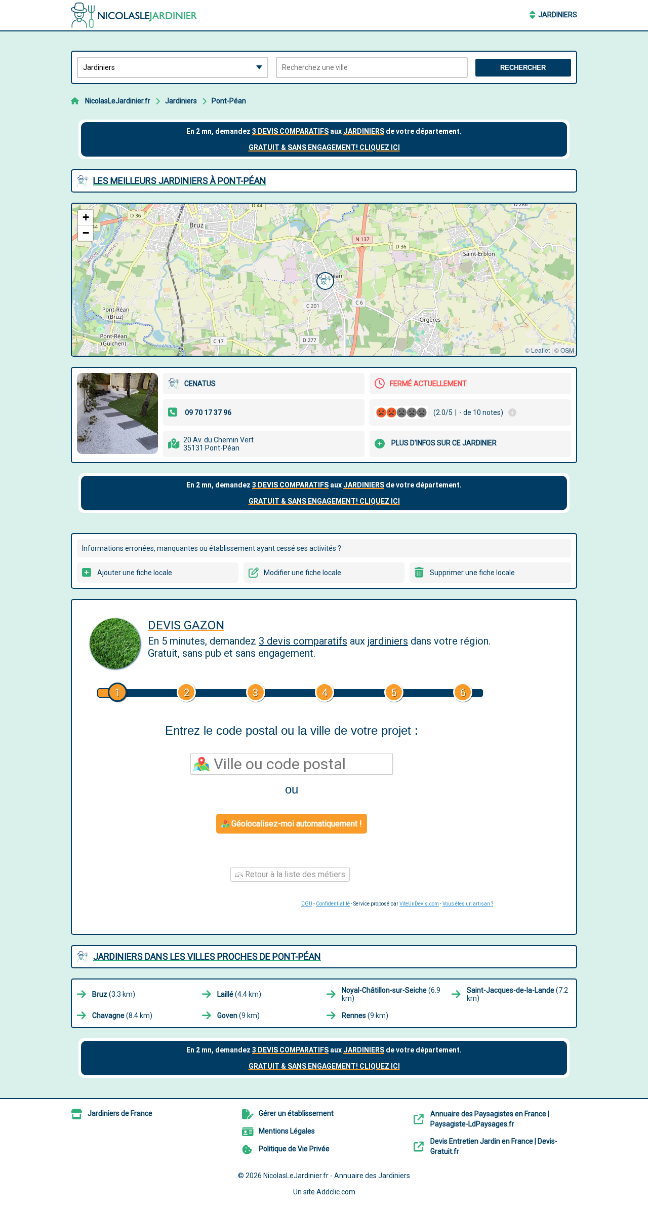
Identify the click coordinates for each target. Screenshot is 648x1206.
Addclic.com (335, 1192)
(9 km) (238, 1015)
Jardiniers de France (120, 1113)
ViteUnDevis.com (419, 904)
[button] (324, 279)
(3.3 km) (113, 994)
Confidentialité (333, 904)
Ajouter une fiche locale (134, 573)
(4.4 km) (239, 994)
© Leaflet (537, 350)
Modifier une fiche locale (302, 573)
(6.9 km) (391, 994)
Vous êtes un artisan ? (467, 904)
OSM (567, 350)
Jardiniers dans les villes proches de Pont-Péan (207, 956)
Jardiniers (557, 15)
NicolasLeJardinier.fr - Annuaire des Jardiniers (336, 1176)
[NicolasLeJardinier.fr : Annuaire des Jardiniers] (134, 15)
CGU (306, 904)
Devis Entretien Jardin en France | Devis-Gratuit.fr (493, 1146)
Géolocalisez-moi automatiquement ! (295, 823)
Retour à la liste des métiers (294, 874)
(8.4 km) (122, 1015)
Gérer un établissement (296, 1113)
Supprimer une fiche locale (472, 573)
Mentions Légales (287, 1131)
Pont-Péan (229, 101)
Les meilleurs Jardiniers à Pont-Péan (179, 180)
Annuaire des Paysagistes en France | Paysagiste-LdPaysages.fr (489, 1119)
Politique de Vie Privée (294, 1149)
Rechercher (523, 67)
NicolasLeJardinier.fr (117, 101)
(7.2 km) (517, 994)
